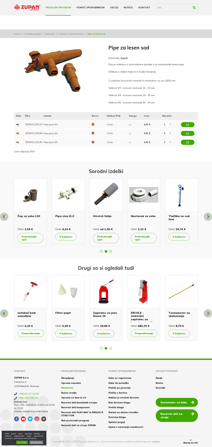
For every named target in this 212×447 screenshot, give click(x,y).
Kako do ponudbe (118, 383)
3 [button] (110, 251)
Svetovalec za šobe (173, 402)
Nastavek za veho (143, 216)
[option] (30, 212)
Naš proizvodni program (75, 420)
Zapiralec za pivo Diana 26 (105, 314)
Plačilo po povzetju (119, 387)
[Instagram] (36, 418)
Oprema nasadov (71, 383)
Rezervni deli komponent (75, 407)
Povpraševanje (31, 333)
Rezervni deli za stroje (171, 415)
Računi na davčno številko (123, 412)
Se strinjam (22, 442)
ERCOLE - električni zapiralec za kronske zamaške (143, 317)
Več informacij (36, 442)
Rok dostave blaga (119, 402)
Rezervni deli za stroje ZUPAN (78, 425)
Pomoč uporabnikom (91, 7)
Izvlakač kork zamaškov (27, 314)
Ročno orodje (69, 392)
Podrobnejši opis (29, 238)
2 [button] (106, 251)
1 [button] (101, 251)
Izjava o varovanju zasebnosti (125, 427)
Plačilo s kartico (117, 392)
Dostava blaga (117, 417)
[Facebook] (16, 418)
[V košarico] (187, 124)
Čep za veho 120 (29, 216)
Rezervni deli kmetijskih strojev (79, 402)
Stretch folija (102, 216)
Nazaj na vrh (190, 442)
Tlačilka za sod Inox (179, 217)
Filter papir (63, 312)
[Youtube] (23, 418)
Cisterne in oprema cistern (71, 34)
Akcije (114, 7)
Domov (17, 34)
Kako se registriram (119, 378)
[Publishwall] (43, 418)
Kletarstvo (50, 34)
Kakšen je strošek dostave (123, 397)
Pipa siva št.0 (64, 216)
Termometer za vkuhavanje (179, 314)
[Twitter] (30, 418)
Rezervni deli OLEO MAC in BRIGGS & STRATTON (82, 414)
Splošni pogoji (116, 422)
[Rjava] (93, 124)
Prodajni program (58, 7)
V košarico (65, 236)
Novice (128, 7)
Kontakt (144, 7)
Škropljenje (67, 378)
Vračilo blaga (116, 407)
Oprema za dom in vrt (73, 397)
